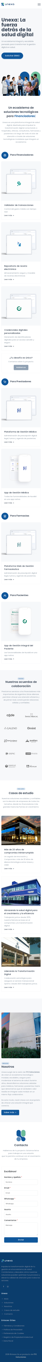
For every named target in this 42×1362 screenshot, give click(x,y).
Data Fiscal (8, 1341)
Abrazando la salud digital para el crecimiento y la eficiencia (20, 912)
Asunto (7, 1209)
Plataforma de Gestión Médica (20, 431)
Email (7, 1188)
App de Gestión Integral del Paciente (18, 647)
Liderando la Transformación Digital (19, 973)
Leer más (8, 215)
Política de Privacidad (13, 1329)
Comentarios (11, 1220)
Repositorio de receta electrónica (15, 267)
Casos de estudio (12, 1310)
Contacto (8, 1314)
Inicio (6, 1299)
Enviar (21, 1240)
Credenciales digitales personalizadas (16, 331)
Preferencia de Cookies (14, 1333)
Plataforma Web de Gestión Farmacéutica (19, 568)
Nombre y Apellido (13, 1177)
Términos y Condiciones (14, 1325)
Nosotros (8, 1306)
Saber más (9, 1112)
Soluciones (8, 1302)
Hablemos (21, 367)
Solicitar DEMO (12, 55)
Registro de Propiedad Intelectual (18, 1337)
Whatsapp (9, 1199)
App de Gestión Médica (16, 492)
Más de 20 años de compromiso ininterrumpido (19, 851)
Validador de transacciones (18, 205)
